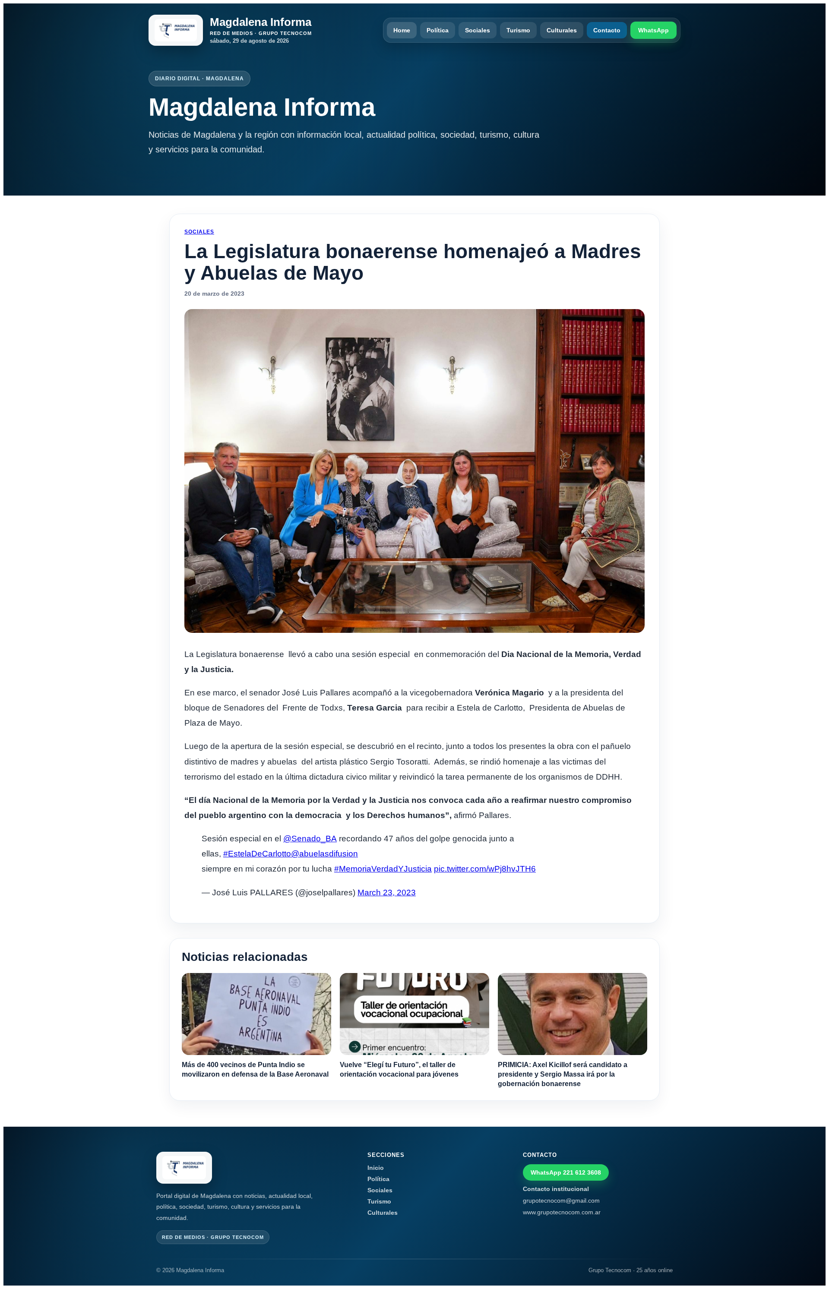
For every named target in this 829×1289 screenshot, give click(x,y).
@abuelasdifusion (324, 853)
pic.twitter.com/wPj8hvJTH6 (485, 868)
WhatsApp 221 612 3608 (566, 1172)
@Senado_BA (310, 838)
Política (438, 30)
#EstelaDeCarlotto (257, 853)
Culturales (562, 30)
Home (401, 30)
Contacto (606, 30)
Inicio (375, 1167)
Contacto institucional (556, 1188)
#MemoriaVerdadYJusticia (383, 868)
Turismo (518, 30)
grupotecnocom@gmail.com (561, 1200)
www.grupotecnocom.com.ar (562, 1212)
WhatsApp (653, 30)
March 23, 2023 (387, 892)
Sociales (477, 30)
